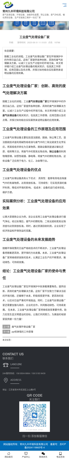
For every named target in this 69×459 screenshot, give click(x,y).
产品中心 (26, 456)
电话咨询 (60, 456)
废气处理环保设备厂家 (23, 326)
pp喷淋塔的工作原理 (22, 331)
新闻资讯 (43, 456)
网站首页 (9, 456)
